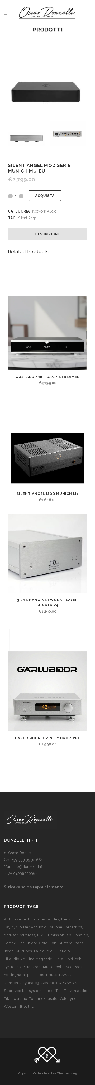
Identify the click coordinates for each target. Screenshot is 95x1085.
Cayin (9, 927)
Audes (53, 919)
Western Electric (19, 1007)
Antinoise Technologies (25, 919)
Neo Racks (74, 967)
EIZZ (41, 935)
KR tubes (24, 951)
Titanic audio (15, 999)
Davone (55, 927)
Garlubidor (27, 943)
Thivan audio (75, 991)
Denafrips (73, 927)
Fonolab (80, 935)
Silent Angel (28, 218)
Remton (11, 983)
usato (53, 999)
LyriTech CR (14, 967)
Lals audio (43, 951)
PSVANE (66, 975)
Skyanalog (29, 983)
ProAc (51, 975)
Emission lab (59, 935)
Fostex (10, 943)
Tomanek (37, 999)
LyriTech (74, 959)
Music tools (53, 967)
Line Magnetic (39, 959)
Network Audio (44, 211)
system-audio (41, 991)
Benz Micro (71, 919)
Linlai (59, 959)
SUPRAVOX (66, 983)
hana (79, 943)
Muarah (34, 967)
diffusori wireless (19, 935)
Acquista (45, 196)
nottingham (14, 975)
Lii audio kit (14, 959)
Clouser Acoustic (31, 927)
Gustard (66, 943)
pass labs (35, 975)
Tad (59, 991)
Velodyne (68, 999)
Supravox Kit (15, 991)
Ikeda (9, 951)
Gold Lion (47, 943)
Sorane (47, 983)
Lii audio (62, 951)
